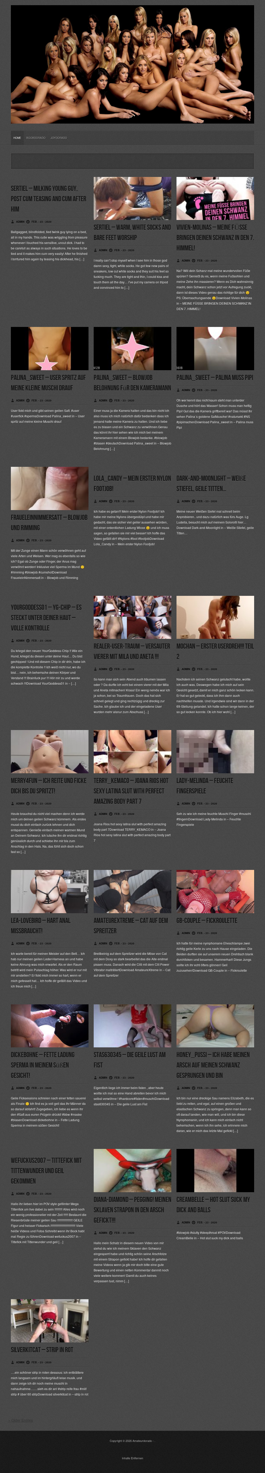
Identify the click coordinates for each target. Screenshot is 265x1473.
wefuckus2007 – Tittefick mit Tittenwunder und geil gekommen (46, 1171)
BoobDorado (36, 138)
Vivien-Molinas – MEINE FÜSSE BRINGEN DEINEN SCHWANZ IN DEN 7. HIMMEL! (215, 238)
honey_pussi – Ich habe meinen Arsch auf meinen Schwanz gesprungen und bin (213, 1065)
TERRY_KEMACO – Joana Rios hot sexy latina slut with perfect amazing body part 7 (131, 791)
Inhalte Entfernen (132, 1458)
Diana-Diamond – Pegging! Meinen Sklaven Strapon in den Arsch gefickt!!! (132, 1210)
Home (17, 138)
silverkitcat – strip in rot (42, 1350)
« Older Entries (20, 1420)
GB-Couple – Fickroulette (206, 921)
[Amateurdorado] (132, 119)
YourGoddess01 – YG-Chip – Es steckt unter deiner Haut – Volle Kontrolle (46, 618)
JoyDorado (59, 138)
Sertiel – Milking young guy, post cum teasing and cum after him (48, 199)
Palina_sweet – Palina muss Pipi (214, 378)
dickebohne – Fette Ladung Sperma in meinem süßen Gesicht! (43, 1065)
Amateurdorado (142, 1441)
